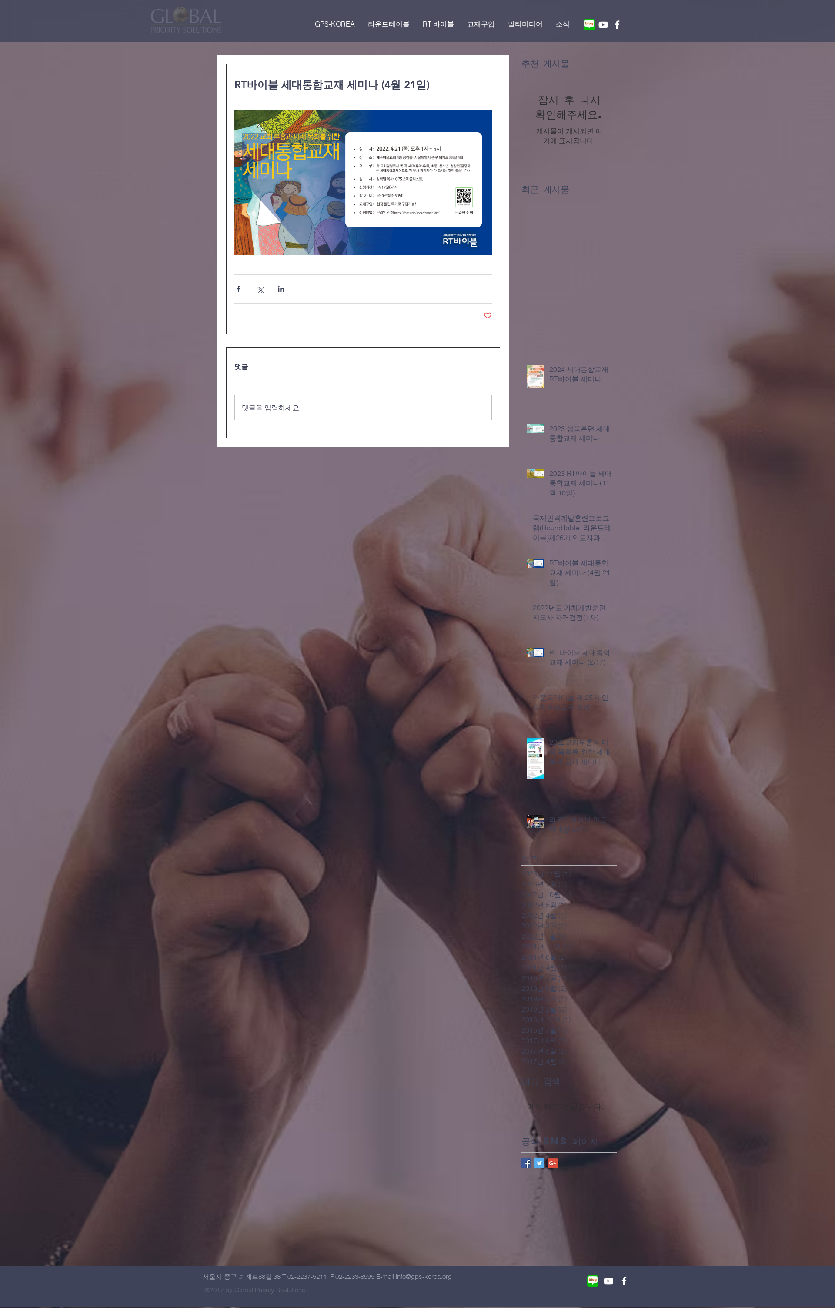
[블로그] (589, 24)
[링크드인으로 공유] (281, 289)
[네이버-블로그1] (592, 1281)
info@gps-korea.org (424, 1276)
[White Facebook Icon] (617, 24)
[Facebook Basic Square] (526, 1163)
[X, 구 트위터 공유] (260, 289)
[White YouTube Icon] (603, 24)
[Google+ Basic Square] (553, 1163)
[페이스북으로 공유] (238, 289)
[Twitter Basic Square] (539, 1163)
